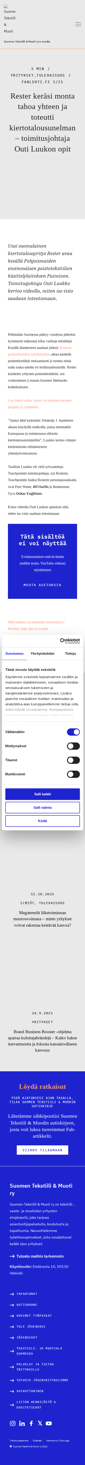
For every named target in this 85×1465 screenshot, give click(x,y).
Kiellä (42, 821)
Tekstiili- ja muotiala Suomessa (39, 1351)
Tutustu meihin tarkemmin (40, 1256)
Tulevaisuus (50, 75)
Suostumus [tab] (14, 653)
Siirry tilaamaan (42, 1150)
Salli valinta (43, 807)
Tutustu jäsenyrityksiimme (42, 1380)
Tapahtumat (27, 1294)
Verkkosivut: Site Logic (58, 1440)
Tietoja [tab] (70, 653)
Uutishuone (27, 1305)
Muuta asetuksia (42, 585)
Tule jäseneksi (31, 1326)
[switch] (73, 746)
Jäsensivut (27, 1337)
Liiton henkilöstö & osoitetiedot (36, 1404)
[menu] (78, 24)
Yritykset (22, 75)
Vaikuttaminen (30, 1391)
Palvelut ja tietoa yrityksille (35, 1367)
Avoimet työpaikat (34, 1316)
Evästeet (37, 1440)
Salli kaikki (42, 794)
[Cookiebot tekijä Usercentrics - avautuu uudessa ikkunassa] (60, 641)
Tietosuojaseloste (19, 1440)
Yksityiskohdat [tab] (42, 653)
